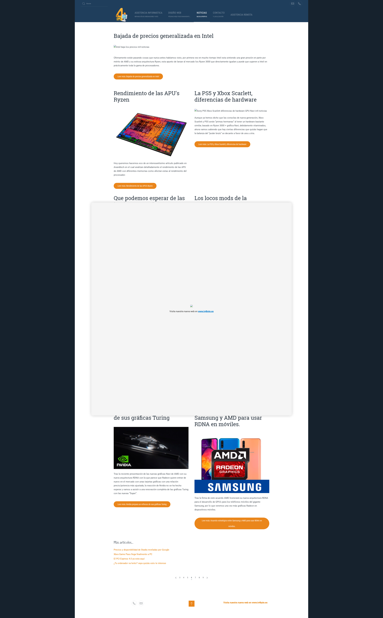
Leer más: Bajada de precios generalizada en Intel (138, 76)
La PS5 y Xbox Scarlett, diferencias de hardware (225, 96)
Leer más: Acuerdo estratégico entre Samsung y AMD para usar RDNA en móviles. (232, 523)
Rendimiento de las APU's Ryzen (146, 96)
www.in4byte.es (206, 311)
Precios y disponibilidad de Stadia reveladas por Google (141, 549)
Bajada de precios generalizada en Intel (163, 35)
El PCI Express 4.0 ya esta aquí (129, 558)
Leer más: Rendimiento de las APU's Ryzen (135, 186)
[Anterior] (175, 578)
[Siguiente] (207, 578)
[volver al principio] (191, 604)
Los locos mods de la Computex (220, 201)
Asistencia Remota (241, 14)
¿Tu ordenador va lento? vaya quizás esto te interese (140, 563)
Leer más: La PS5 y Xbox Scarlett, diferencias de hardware (222, 144)
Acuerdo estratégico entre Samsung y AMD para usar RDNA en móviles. (228, 418)
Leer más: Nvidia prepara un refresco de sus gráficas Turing (142, 504)
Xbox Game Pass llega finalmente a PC (133, 554)
